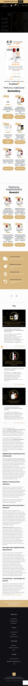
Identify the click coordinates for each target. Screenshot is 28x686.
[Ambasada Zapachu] (4, 5)
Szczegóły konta (14, 621)
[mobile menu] (22, 5)
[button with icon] (11, 296)
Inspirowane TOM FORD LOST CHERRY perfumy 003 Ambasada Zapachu (20, 162)
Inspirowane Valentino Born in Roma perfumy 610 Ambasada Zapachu (8, 210)
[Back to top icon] (14, 674)
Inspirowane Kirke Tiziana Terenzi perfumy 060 (20, 136)
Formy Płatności (14, 632)
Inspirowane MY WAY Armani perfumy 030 (8, 160)
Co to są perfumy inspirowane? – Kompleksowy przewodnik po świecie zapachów (13, 408)
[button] (9, 46)
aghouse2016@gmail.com (14, 605)
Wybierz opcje (20, 117)
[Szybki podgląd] (11, 101)
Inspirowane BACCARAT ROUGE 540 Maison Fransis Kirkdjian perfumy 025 (20, 109)
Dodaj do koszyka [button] (8, 116)
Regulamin (13, 645)
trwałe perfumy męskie (15, 595)
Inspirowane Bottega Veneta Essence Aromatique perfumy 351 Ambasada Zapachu (8, 237)
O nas (13, 650)
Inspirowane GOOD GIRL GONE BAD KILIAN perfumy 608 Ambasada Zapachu (19, 236)
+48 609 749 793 (12, 603)
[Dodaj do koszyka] (11, 96)
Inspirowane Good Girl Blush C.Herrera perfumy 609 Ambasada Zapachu (20, 210)
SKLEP (20, 1)
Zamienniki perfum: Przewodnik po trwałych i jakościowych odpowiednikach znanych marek (14, 330)
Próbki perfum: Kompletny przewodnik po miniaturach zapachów (14, 369)
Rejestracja (14, 623)
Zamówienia (14, 618)
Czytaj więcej (21, 346)
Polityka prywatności (14, 647)
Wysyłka (14, 634)
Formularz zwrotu (14, 636)
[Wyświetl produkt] (11, 99)
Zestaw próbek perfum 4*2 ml (8, 135)
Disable (22, 684)
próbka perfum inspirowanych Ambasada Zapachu (8, 108)
